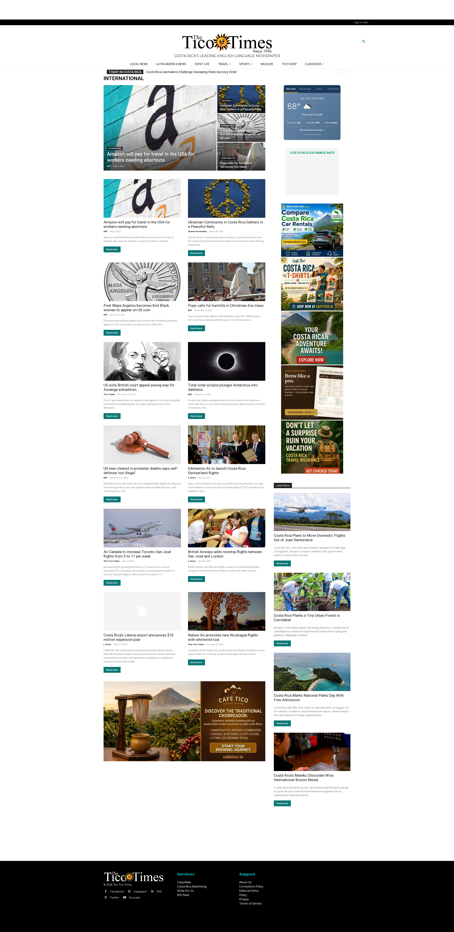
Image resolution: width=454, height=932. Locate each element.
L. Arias (192, 477)
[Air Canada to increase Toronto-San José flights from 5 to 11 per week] (142, 528)
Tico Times (109, 394)
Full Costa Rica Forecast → (312, 130)
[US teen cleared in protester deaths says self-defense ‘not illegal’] (142, 444)
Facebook (117, 891)
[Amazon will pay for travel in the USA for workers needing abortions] (160, 128)
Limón (319, 88)
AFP (105, 231)
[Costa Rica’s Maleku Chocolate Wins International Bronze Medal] (312, 752)
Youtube (134, 897)
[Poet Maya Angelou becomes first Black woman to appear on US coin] (241, 128)
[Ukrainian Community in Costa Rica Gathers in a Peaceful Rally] (241, 99)
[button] (364, 41)
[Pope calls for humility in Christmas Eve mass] (241, 157)
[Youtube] (124, 897)
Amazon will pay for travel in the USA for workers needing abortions (137, 224)
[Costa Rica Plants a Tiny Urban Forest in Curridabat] (312, 592)
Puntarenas (333, 88)
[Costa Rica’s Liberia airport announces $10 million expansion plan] (142, 611)
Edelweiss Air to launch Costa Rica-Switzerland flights (217, 470)
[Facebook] (106, 891)
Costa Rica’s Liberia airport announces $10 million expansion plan (139, 637)
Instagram (140, 891)
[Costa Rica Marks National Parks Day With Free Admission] (312, 672)
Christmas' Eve (228, 158)
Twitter (114, 897)
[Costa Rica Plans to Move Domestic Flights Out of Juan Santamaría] (312, 512)
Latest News (283, 485)
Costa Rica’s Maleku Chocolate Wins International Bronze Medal (304, 777)
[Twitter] (106, 897)
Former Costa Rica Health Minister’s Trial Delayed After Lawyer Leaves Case (199, 72)
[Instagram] (129, 891)
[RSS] (152, 891)
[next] (345, 72)
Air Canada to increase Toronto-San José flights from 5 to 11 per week (137, 554)
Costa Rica (226, 101)
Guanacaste (305, 88)
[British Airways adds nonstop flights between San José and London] (226, 528)
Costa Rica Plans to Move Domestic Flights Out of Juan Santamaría (309, 537)
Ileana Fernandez (197, 231)
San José (291, 88)
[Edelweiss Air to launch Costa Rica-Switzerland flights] (226, 444)
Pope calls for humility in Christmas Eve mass (226, 305)
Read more (112, 249)
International (114, 148)
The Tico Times (112, 561)
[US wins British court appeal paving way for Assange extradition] (142, 361)
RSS (159, 891)
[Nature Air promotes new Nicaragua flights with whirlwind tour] (226, 611)
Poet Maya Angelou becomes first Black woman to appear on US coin (136, 307)
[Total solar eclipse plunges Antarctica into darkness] (226, 361)
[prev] (339, 72)
